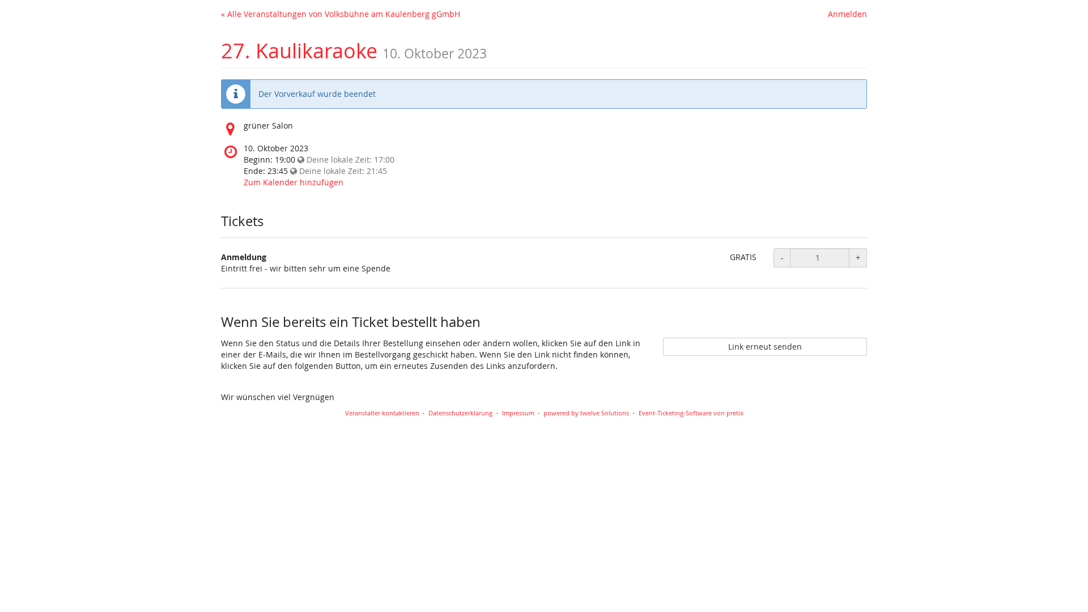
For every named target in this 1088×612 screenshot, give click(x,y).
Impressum (518, 413)
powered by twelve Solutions (586, 413)
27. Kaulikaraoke (299, 50)
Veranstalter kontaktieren (382, 413)
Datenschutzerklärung (460, 413)
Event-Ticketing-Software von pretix (691, 413)
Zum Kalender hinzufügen (293, 182)
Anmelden (847, 13)
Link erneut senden (765, 346)
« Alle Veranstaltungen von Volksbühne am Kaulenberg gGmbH (340, 13)
